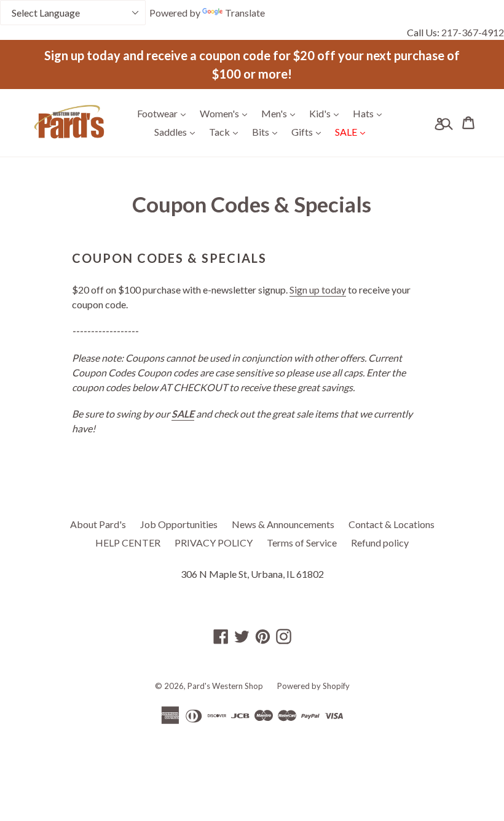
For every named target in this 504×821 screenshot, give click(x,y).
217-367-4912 (472, 32)
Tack (226, 131)
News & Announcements (283, 524)
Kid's (327, 113)
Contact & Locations (391, 524)
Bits (267, 131)
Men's (281, 113)
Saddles (177, 131)
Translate (245, 12)
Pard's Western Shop (225, 686)
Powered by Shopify (313, 686)
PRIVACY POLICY (214, 542)
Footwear (164, 113)
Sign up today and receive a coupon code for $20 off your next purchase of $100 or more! (252, 64)
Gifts (309, 131)
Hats (370, 113)
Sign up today (317, 289)
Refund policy (380, 542)
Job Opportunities (179, 524)
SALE (353, 131)
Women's (226, 113)
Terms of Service (302, 542)
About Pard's (98, 524)
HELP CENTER (127, 542)
